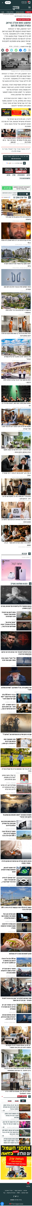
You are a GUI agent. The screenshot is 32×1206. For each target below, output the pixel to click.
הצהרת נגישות (11, 1193)
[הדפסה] (11, 50)
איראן (28, 175)
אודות (25, 1191)
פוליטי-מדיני (10, 12)
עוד (4, 1193)
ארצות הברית (21, 175)
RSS (18, 1193)
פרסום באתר (18, 1191)
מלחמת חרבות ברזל (25, 178)
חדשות (29, 12)
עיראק (8, 175)
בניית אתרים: (18, 1200)
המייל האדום (9, 1191)
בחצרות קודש (20, 12)
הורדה (8, 2)
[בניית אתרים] (12, 1200)
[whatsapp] (16, 50)
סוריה (13, 175)
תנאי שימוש (25, 1193)
